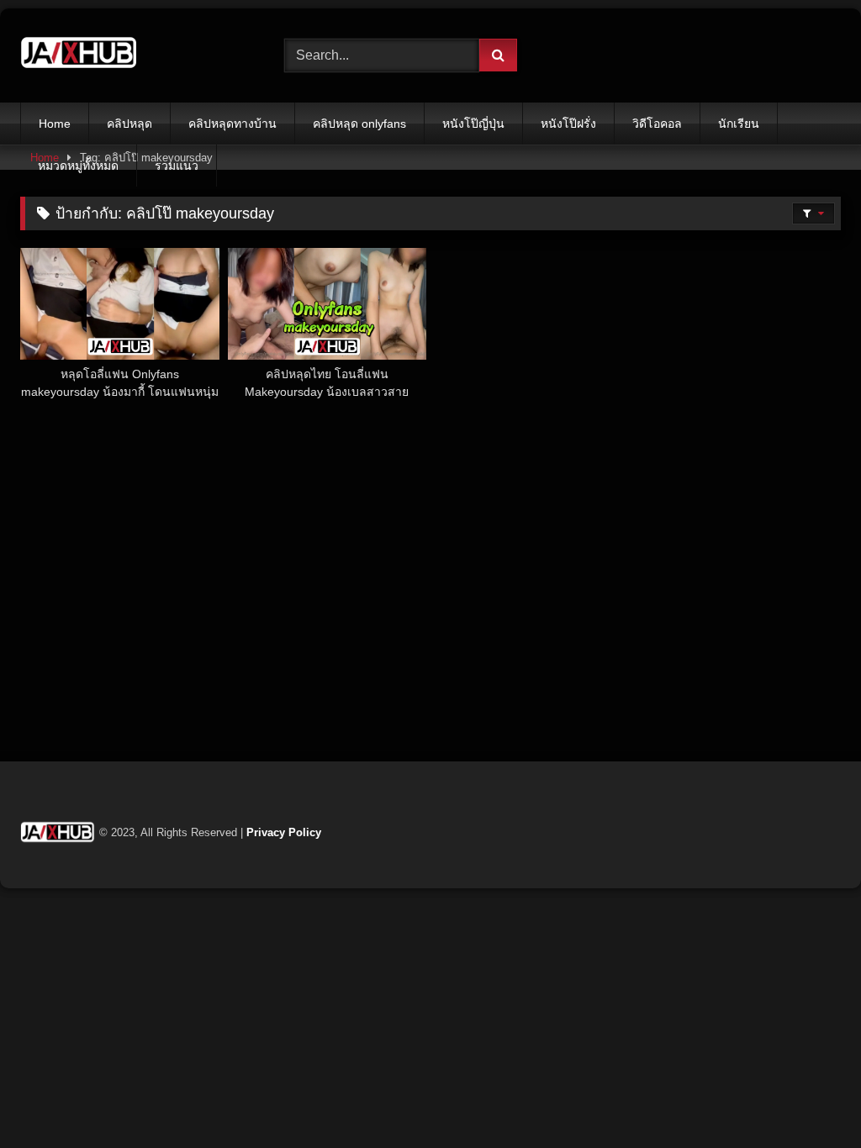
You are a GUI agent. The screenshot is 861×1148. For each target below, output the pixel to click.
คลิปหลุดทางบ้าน (232, 123)
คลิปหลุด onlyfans (359, 123)
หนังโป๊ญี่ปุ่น (473, 123)
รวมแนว (176, 165)
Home (55, 123)
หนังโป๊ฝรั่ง (568, 123)
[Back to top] (808, 1098)
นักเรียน (738, 123)
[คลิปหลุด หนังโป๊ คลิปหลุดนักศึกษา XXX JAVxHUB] (133, 55)
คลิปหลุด (129, 123)
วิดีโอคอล (657, 123)
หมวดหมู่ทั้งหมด (78, 165)
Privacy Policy (283, 832)
